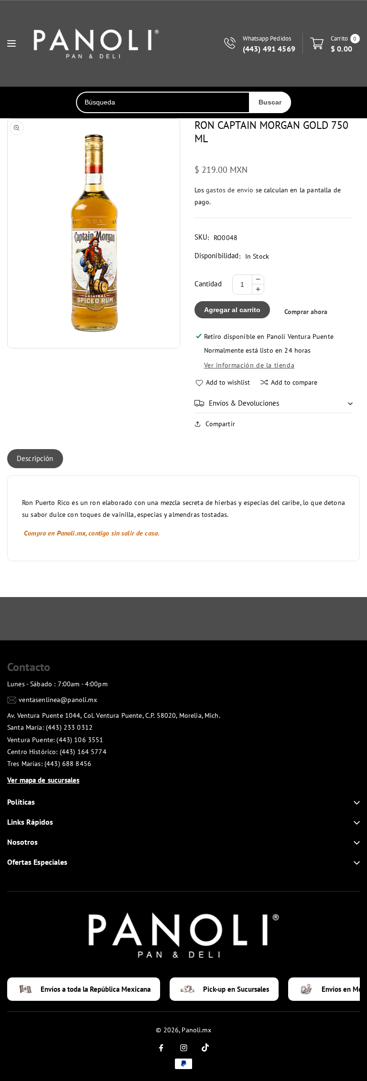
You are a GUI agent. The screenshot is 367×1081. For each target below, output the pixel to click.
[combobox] (162, 102)
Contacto (28, 667)
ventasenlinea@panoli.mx (58, 699)
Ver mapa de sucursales (43, 780)
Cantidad (208, 283)
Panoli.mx (196, 1030)
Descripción (35, 458)
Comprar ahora (305, 311)
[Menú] (11, 43)
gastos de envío (229, 190)
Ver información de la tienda (249, 365)
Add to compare (294, 382)
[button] (273, 403)
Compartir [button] (220, 424)
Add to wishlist (228, 382)
